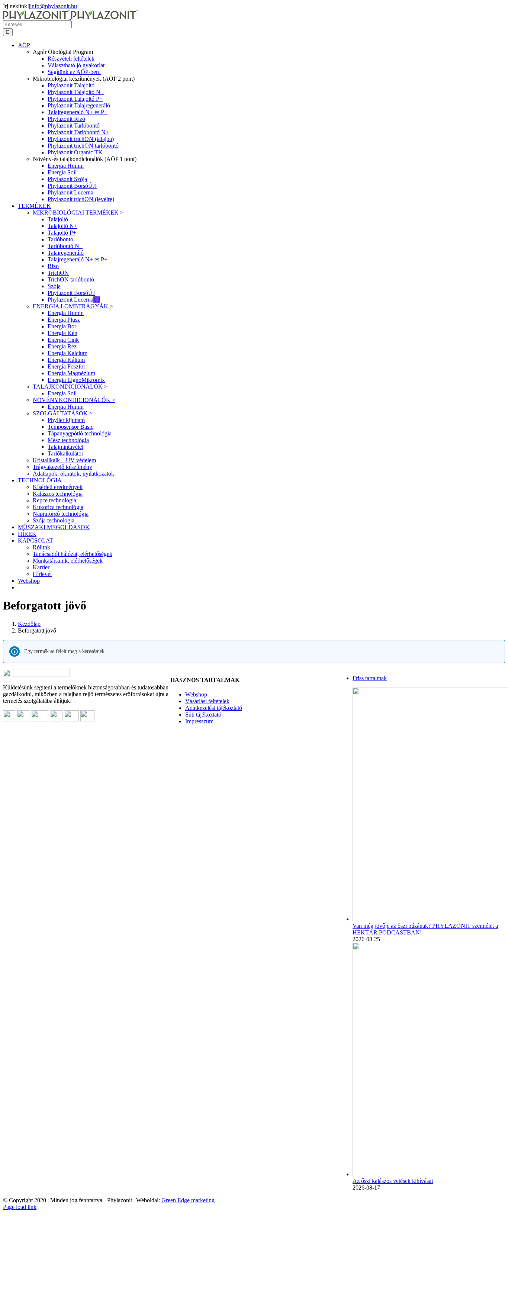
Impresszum (199, 721)
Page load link (19, 1207)
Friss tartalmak (370, 678)
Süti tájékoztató (203, 714)
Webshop (196, 694)
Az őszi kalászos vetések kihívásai (393, 1181)
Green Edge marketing (188, 1200)
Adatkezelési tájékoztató (213, 708)
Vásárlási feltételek (207, 701)
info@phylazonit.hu (53, 6)
